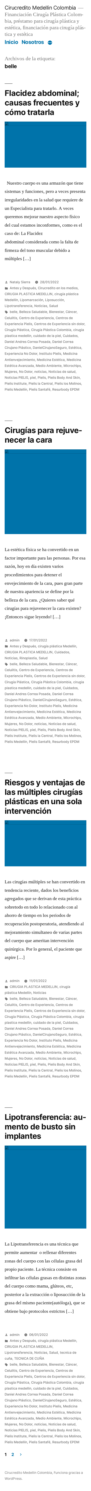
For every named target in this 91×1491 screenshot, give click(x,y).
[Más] (49, 42)
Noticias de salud (62, 372)
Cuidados (70, 336)
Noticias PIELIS (16, 378)
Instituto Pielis (50, 354)
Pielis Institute (16, 384)
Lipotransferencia (18, 306)
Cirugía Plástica (17, 330)
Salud (53, 306)
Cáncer (71, 312)
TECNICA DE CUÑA (29, 1358)
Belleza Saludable (33, 312)
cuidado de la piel (47, 336)
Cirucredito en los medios (58, 288)
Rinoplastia (28, 658)
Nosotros (33, 42)
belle (13, 312)
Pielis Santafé (39, 389)
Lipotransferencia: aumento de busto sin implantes (45, 1126)
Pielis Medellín (16, 389)
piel (33, 378)
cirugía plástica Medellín (57, 646)
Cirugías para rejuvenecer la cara (43, 435)
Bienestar (56, 312)
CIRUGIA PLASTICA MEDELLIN (28, 294)
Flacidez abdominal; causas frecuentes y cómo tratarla (42, 102)
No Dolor (25, 372)
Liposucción (54, 300)
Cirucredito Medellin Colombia (40, 7)
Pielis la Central (41, 384)
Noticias (40, 306)
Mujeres (11, 372)
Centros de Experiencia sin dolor (59, 324)
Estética (75, 348)
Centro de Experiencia (36, 318)
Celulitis (11, 318)
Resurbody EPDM (65, 389)
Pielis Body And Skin (64, 378)
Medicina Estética (51, 360)
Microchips (72, 366)
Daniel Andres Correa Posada (27, 342)
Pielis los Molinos (68, 384)
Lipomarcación (31, 300)
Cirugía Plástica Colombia (51, 330)
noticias (40, 372)
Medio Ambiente (49, 366)
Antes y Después (23, 288)
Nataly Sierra (20, 282)
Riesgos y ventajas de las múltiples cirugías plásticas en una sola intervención (45, 797)
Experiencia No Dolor (21, 354)
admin (14, 640)
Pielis (42, 378)
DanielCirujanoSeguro (50, 348)
